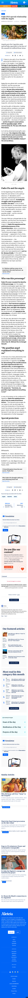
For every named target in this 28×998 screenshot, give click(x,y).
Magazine (14, 955)
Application (14, 953)
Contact (14, 988)
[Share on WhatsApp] (22, 55)
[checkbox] (3, 750)
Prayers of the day (10, 732)
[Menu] (5, 2)
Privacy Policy (14, 991)
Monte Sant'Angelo (7, 326)
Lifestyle (14, 941)
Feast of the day (9, 722)
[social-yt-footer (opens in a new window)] (10, 972)
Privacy (14, 993)
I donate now (8, 567)
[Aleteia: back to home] (14, 2)
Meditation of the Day (12, 727)
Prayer (4, 857)
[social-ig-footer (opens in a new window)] (17, 972)
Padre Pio (22, 63)
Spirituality (3, 10)
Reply (2, 616)
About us (14, 981)
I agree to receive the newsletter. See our (14, 526)
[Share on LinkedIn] (15, 55)
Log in (18, 594)
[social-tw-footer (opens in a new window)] (15, 972)
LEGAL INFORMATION (14, 983)
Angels (3, 496)
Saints (15, 496)
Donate (13, 6)
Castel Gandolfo (6, 807)
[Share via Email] (20, 55)
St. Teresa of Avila (7, 253)
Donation (14, 959)
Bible (4, 779)
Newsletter (14, 951)
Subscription (14, 957)
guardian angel (12, 124)
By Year (14, 967)
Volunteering (5, 832)
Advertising (14, 961)
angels (9, 211)
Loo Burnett (16, 21)
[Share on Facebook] (12, 55)
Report (6, 616)
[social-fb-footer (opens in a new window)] (12, 972)
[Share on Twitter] (17, 55)
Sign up (5, 530)
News (14, 939)
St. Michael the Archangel (9, 294)
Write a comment (14, 600)
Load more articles (14, 662)
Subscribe (5, 6)
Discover (14, 945)
